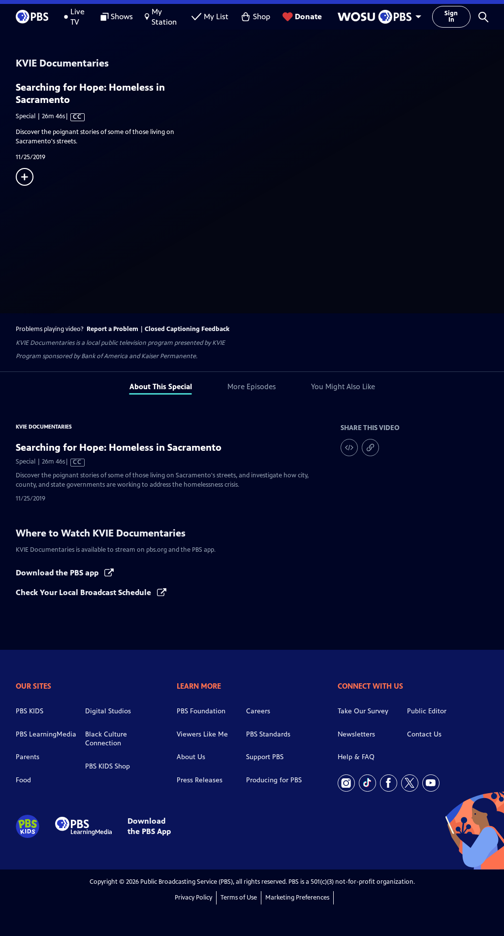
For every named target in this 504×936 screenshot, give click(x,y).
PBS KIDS (29, 711)
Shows (122, 16)
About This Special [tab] (160, 386)
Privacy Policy (193, 898)
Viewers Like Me (202, 734)
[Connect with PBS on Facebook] (388, 783)
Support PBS (265, 757)
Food (23, 780)
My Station (164, 17)
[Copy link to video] (370, 447)
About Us (191, 757)
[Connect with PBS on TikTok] (367, 783)
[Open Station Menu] (377, 16)
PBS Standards (268, 734)
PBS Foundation (201, 711)
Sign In (451, 16)
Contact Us (424, 734)
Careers (258, 711)
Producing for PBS (274, 780)
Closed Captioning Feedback (187, 329)
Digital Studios (108, 711)
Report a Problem (112, 329)
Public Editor (426, 711)
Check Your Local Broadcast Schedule (84, 592)
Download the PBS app (58, 572)
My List (216, 16)
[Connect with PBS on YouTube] (431, 783)
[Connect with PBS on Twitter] (409, 783)
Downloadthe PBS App (149, 826)
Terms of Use (238, 898)
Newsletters (356, 734)
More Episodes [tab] (251, 386)
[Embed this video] (349, 447)
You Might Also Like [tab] (343, 386)
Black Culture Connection (106, 739)
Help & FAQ (356, 757)
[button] (483, 17)
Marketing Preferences (297, 898)
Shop (261, 16)
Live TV (77, 17)
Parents (27, 757)
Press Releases (199, 780)
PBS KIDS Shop (107, 766)
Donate (308, 16)
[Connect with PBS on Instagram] (346, 783)
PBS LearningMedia (46, 734)
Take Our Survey (363, 711)
